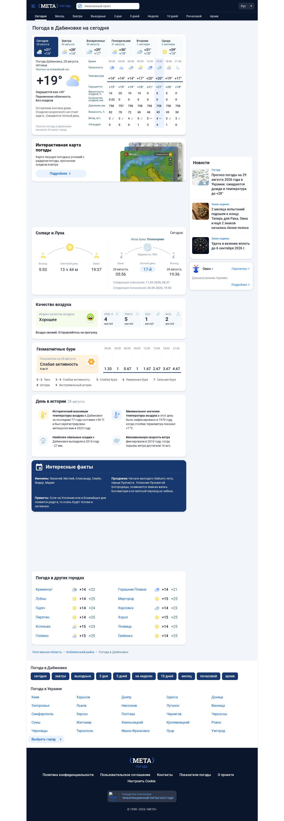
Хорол (123, 617)
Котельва (43, 626)
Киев (35, 697)
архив (214, 16)
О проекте (226, 775)
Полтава (128, 714)
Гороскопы (239, 268)
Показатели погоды (195, 775)
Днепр (126, 697)
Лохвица (125, 626)
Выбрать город (43, 739)
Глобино (42, 636)
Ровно (216, 722)
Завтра (77, 16)
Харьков (83, 697)
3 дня (118, 16)
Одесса (172, 697)
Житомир (84, 722)
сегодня (40, 676)
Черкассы (219, 714)
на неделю (143, 676)
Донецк (217, 697)
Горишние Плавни (132, 589)
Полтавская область (47, 652)
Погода (65, 6)
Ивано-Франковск (136, 731)
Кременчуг (44, 589)
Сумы (36, 722)
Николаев (129, 706)
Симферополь (43, 714)
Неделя (153, 16)
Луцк (170, 731)
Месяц (59, 16)
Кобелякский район (80, 652)
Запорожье (40, 706)
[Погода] (142, 760)
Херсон (82, 714)
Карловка (125, 608)
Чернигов (173, 714)
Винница (218, 706)
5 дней (134, 16)
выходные (98, 16)
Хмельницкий (132, 722)
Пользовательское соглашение (125, 775)
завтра (60, 676)
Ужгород (218, 731)
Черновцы (40, 731)
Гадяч (40, 608)
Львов (81, 706)
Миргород (126, 599)
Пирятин (42, 617)
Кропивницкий (177, 722)
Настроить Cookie (142, 781)
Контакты (165, 775)
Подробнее (58, 173)
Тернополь (85, 731)
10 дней (172, 16)
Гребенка (125, 636)
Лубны (41, 599)
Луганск (172, 706)
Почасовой (194, 16)
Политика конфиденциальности (68, 775)
